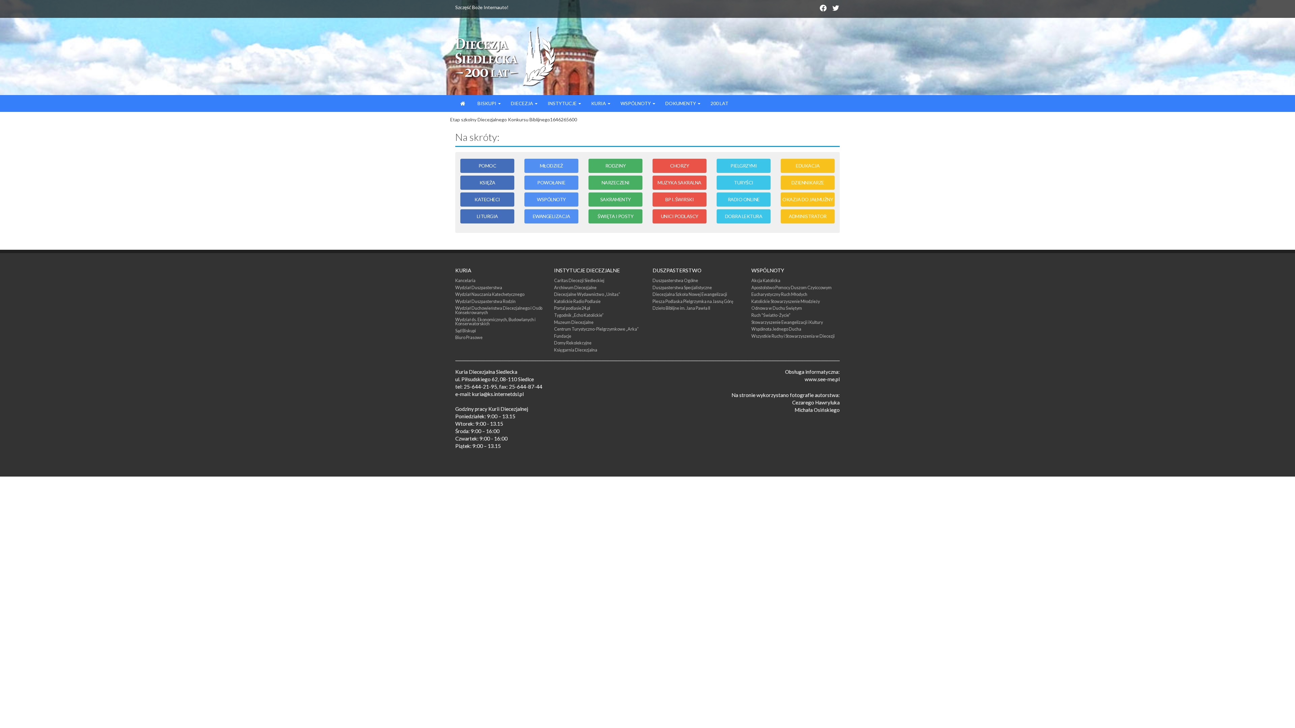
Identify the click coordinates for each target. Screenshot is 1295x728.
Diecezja (522, 103)
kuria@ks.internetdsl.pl (498, 394)
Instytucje (563, 103)
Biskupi (487, 103)
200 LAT (719, 103)
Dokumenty (681, 103)
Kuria (599, 103)
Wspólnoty (636, 103)
